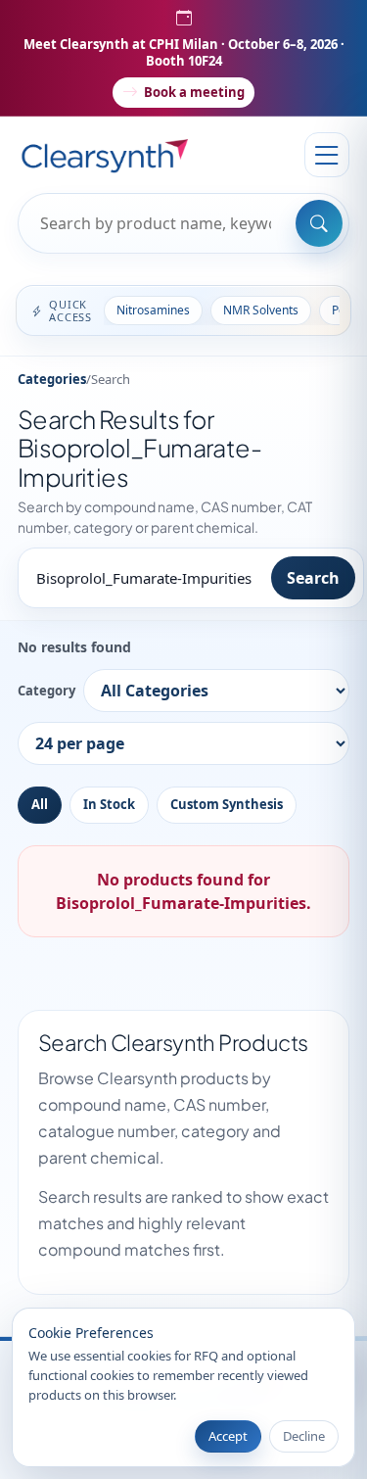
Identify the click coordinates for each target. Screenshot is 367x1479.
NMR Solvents (260, 310)
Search (313, 578)
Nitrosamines (153, 310)
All (39, 804)
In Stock (109, 804)
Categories (52, 379)
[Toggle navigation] (326, 154)
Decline (304, 1436)
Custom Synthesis (226, 804)
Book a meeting (194, 92)
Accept (228, 1436)
